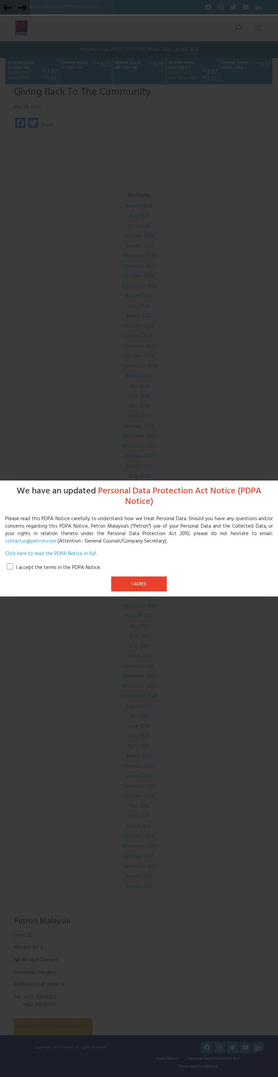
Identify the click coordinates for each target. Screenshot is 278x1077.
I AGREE (139, 584)
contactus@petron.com (30, 541)
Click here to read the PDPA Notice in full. (51, 553)
